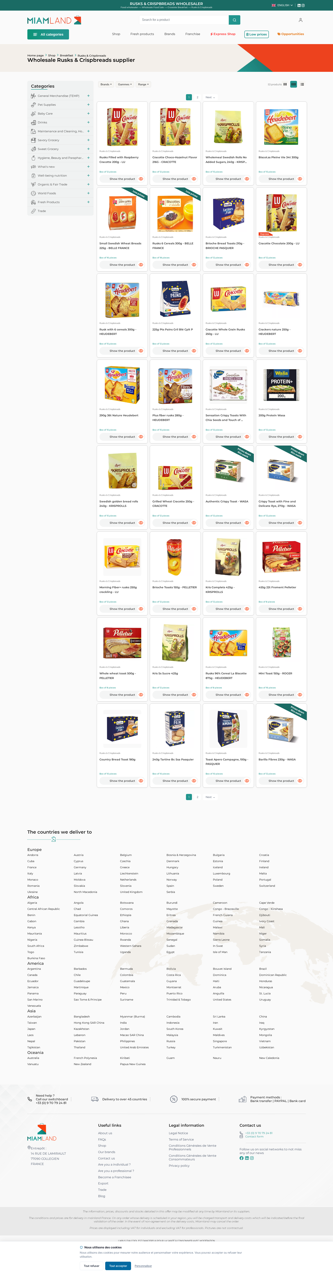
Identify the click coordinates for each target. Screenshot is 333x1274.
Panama (33, 993)
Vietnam (265, 1041)
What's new (46, 167)
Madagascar (174, 927)
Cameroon (220, 902)
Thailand (79, 1047)
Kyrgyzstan (266, 1029)
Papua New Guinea (132, 1064)
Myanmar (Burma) (132, 1016)
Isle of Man (220, 952)
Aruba (217, 987)
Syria (262, 946)
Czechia (125, 861)
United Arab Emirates (134, 1047)
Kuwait (217, 1029)
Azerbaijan (34, 1016)
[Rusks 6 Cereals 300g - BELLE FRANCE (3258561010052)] (175, 213)
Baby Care (45, 114)
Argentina (34, 969)
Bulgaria (219, 855)
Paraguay (80, 993)
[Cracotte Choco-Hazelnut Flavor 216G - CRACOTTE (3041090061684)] (175, 127)
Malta (263, 873)
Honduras (265, 981)
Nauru (217, 1058)
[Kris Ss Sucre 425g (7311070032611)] (175, 643)
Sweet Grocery (48, 149)
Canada (32, 975)
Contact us (106, 1158)
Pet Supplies (47, 105)
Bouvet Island (222, 969)
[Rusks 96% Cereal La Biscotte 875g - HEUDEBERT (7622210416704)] (228, 643)
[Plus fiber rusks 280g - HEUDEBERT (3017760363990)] (175, 385)
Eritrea (171, 915)
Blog (101, 1196)
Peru (123, 993)
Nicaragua (266, 987)
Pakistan (79, 1041)
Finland (264, 861)
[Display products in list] (302, 84)
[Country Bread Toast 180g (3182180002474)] (122, 729)
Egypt (170, 952)
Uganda (125, 952)
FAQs (102, 1139)
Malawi (217, 927)
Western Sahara (130, 946)
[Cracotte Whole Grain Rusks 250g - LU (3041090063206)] (228, 299)
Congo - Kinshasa (271, 909)
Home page (35, 55)
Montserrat (173, 987)
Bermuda (126, 969)
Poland (217, 879)
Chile (77, 975)
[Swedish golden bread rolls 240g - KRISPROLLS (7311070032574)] (122, 471)
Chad (77, 909)
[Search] (234, 20)
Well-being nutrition (52, 176)
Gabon (31, 921)
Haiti (216, 981)
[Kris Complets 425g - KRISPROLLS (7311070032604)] (228, 557)
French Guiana (223, 915)
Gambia (79, 921)
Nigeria (32, 939)
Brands (106, 84)
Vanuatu (33, 1064)
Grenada (172, 921)
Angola (78, 902)
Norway (171, 879)
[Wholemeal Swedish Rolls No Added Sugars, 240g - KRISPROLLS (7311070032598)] (228, 127)
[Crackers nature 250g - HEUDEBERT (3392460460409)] (281, 299)
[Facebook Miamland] (242, 1158)
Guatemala (127, 981)
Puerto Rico (174, 993)
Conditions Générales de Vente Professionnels (192, 1147)
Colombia (126, 975)
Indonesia (172, 1022)
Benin (31, 915)
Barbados (80, 969)
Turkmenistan (222, 1047)
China (263, 1016)
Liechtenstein (129, 873)
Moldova (79, 879)
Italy (30, 873)
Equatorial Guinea (86, 915)
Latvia (78, 873)
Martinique (81, 987)
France (31, 867)
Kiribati (125, 1058)
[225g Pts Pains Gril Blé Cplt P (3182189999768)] (175, 299)
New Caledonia (269, 1058)
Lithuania (172, 873)
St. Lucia (265, 993)
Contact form (254, 1136)
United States (222, 999)
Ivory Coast (266, 921)
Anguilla (218, 993)
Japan (31, 1029)
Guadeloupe (82, 981)
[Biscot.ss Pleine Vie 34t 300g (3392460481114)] (281, 127)
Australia (33, 1058)
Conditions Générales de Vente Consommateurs (192, 1157)
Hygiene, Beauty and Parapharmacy (61, 158)
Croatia (264, 855)
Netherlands (128, 879)
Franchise (192, 34)
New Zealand (82, 1064)
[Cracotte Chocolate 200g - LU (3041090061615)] (281, 213)
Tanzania (265, 952)
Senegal (171, 939)
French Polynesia (85, 1058)
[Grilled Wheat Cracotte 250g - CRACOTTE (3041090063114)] (175, 471)
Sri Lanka (219, 1016)
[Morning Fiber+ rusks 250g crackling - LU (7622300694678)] (122, 557)
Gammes (125, 84)
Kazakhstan (81, 1029)
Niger (263, 933)
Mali (262, 927)
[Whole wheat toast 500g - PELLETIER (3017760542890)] (122, 643)
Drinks (42, 122)
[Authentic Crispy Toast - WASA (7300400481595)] (228, 471)
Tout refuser (91, 1265)
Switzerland (267, 886)
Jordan (124, 1029)
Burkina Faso (36, 958)
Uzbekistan (266, 1047)
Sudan (170, 946)
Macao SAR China (132, 1035)
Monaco (32, 879)
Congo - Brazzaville (226, 909)
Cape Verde (266, 902)
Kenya (31, 927)
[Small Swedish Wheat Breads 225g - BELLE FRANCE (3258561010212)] (122, 213)
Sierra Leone (221, 939)
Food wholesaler (129, 7)
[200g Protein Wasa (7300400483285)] (281, 385)
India (123, 1022)
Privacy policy (179, 1166)
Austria (78, 855)
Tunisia (78, 952)
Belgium (126, 855)
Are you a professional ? (116, 1171)
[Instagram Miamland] (304, 5)
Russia (170, 1041)
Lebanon (79, 1035)
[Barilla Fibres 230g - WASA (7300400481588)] (281, 729)
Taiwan (32, 1022)
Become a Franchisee (114, 1177)
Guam (170, 1058)
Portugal (265, 879)
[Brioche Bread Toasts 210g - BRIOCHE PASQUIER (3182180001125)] (228, 213)
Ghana (124, 921)
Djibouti (264, 915)
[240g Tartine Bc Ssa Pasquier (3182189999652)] (175, 729)
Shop (52, 55)
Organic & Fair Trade (52, 184)
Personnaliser (143, 1265)
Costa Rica (173, 975)
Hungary (172, 867)
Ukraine (32, 892)
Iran (215, 1022)
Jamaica (33, 987)
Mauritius (80, 933)
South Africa (35, 946)
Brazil (263, 969)
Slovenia (125, 886)
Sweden (218, 886)
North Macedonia (85, 892)
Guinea (217, 921)
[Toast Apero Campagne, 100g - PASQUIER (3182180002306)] (228, 729)
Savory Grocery (48, 140)
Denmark (172, 861)
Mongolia (265, 1035)
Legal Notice (178, 1133)
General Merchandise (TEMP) (58, 96)
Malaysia (172, 1035)
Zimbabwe (81, 946)
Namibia (218, 933)
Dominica (219, 975)
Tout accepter (118, 1265)
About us (105, 1133)
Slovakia (79, 886)
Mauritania (34, 933)
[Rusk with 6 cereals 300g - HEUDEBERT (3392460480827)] (122, 299)
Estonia (218, 861)
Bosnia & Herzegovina (181, 855)
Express (264, 234)
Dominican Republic (273, 975)
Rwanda (125, 939)
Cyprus (78, 861)
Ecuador (33, 981)
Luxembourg (221, 873)
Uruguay (265, 999)
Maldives (219, 1035)
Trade (42, 211)
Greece (125, 867)
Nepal (31, 1041)
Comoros (126, 909)
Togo (30, 952)
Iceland (218, 867)
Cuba (30, 861)
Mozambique (175, 933)
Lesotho (79, 927)
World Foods (47, 193)
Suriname (126, 999)
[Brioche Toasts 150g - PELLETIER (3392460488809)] (175, 557)
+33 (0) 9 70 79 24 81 (258, 1133)
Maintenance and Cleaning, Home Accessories (61, 131)
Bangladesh (82, 1016)
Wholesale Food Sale (153, 7)
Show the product (122, 179)
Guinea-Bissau (83, 939)
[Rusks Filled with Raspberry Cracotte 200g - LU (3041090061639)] (122, 127)
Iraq (261, 1022)
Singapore (220, 1041)
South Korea (174, 1029)
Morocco (126, 933)
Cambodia (173, 1016)
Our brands (106, 1152)
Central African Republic (43, 909)
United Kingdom (131, 892)
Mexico (125, 987)
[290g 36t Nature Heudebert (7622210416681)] (122, 385)
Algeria (32, 902)
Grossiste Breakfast (178, 7)
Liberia (124, 927)
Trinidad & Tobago (178, 999)
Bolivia (171, 969)
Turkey (171, 1047)
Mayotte (172, 909)
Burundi (171, 902)
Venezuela (34, 1005)
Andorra (32, 855)
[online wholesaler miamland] (54, 19)
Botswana (127, 902)
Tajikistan (33, 1047)
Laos (30, 1035)
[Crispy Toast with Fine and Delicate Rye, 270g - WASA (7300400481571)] (281, 471)
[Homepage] (41, 1131)
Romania (33, 886)
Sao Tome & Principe (88, 999)
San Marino (35, 999)
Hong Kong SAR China (89, 1022)
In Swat (218, 946)
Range (143, 84)
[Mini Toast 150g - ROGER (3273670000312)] (281, 643)
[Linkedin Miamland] (300, 5)
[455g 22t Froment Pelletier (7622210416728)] (281, 557)
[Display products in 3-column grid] (285, 84)
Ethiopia (125, 915)
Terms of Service (181, 1139)
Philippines (127, 1041)
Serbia (170, 892)
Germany (80, 867)
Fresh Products (49, 202)
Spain (170, 886)
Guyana (171, 981)
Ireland (263, 867)
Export (103, 1183)
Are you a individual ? (114, 1164)
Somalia (264, 939)
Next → (210, 97)
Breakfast (66, 55)
